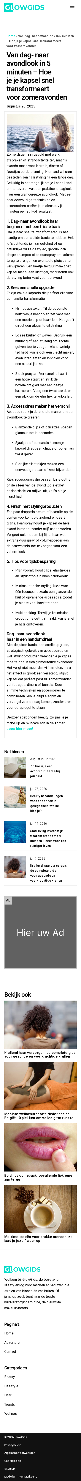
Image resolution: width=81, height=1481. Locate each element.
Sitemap (9, 1468)
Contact (10, 1352)
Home (10, 36)
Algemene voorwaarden (19, 1452)
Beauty (9, 1377)
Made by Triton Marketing (20, 1476)
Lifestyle (11, 1386)
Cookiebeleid (13, 1460)
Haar (7, 1395)
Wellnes (10, 1414)
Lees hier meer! (20, 729)
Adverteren (12, 1342)
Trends (9, 1404)
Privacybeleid (12, 1445)
